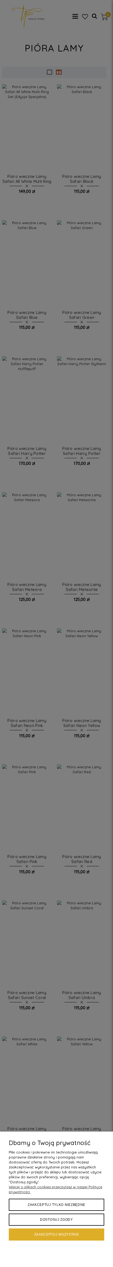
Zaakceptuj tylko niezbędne (56, 1205)
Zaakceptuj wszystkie (56, 1234)
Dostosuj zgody (56, 1220)
